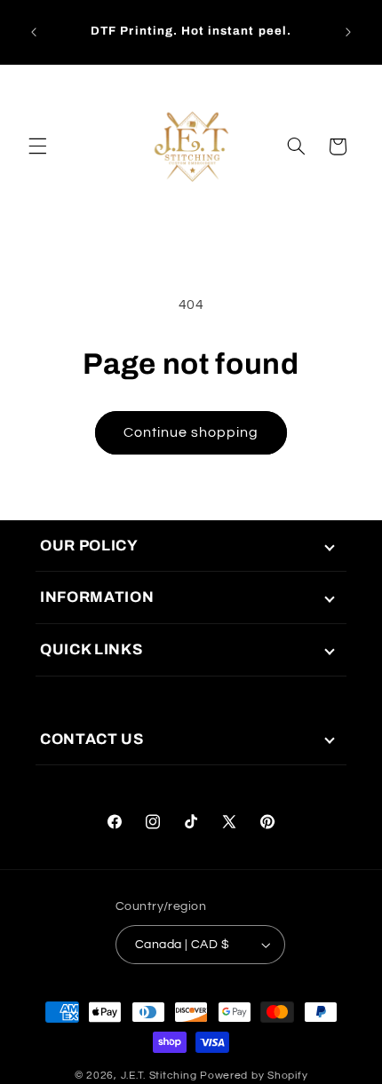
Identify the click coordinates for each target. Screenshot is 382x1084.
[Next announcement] (348, 31)
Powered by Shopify (253, 1075)
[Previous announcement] (33, 31)
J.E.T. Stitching (161, 1075)
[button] (37, 146)
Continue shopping (191, 432)
